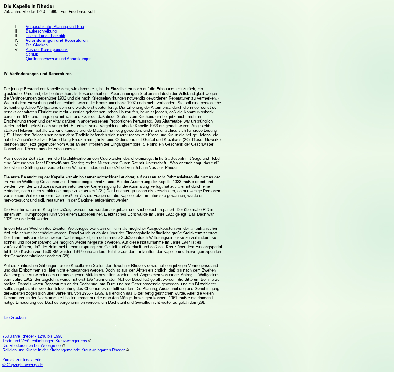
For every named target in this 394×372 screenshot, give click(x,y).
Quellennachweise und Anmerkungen (58, 59)
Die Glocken (37, 45)
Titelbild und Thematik (45, 35)
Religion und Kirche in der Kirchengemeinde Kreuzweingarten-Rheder (63, 350)
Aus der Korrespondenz (47, 49)
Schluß (32, 54)
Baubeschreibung (41, 31)
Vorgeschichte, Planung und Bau (55, 26)
